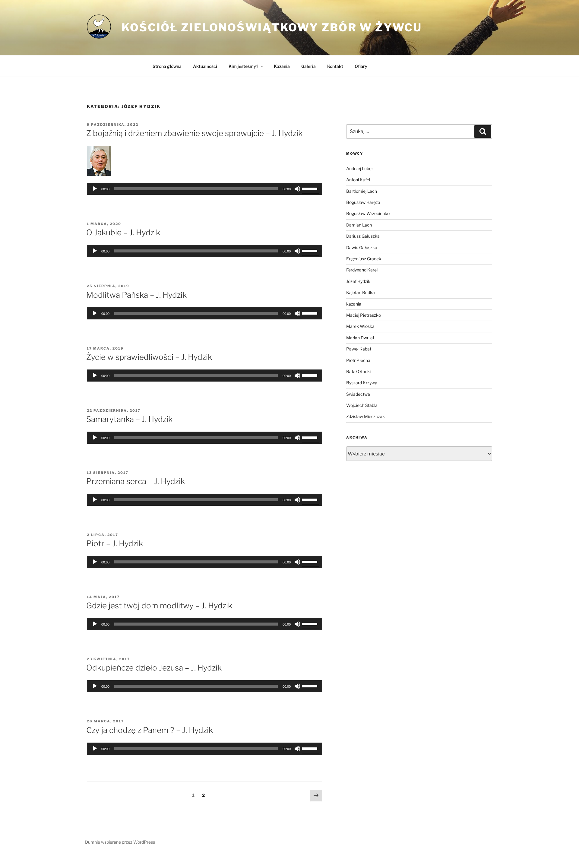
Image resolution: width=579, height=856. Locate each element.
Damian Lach (359, 224)
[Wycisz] (297, 189)
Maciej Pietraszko (363, 315)
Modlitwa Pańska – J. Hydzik (136, 295)
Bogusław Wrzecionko (368, 213)
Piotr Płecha (358, 360)
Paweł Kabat (358, 348)
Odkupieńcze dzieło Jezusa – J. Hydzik (154, 667)
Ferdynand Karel (362, 269)
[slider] (310, 188)
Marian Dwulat (360, 337)
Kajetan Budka (360, 292)
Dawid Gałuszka (361, 247)
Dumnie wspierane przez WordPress (120, 842)
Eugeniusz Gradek (363, 258)
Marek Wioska (360, 326)
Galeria (308, 66)
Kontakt (335, 66)
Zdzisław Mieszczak (365, 416)
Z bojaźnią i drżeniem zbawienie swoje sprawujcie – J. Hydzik (194, 133)
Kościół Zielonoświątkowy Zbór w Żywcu (272, 27)
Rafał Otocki (358, 371)
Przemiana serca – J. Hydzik (135, 481)
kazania (353, 303)
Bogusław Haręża (363, 202)
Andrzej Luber (359, 168)
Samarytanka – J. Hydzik (129, 419)
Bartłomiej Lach (361, 191)
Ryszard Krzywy (361, 382)
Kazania (282, 66)
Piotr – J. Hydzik (114, 543)
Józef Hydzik (358, 281)
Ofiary (361, 66)
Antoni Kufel (358, 179)
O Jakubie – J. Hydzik (123, 232)
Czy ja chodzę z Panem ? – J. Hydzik (149, 730)
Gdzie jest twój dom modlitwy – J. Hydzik (159, 605)
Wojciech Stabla (362, 405)
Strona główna (167, 66)
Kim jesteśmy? (243, 66)
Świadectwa (358, 394)
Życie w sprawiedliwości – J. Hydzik (149, 357)
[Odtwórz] (95, 189)
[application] (204, 189)
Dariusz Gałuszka (363, 236)
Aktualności (205, 66)
